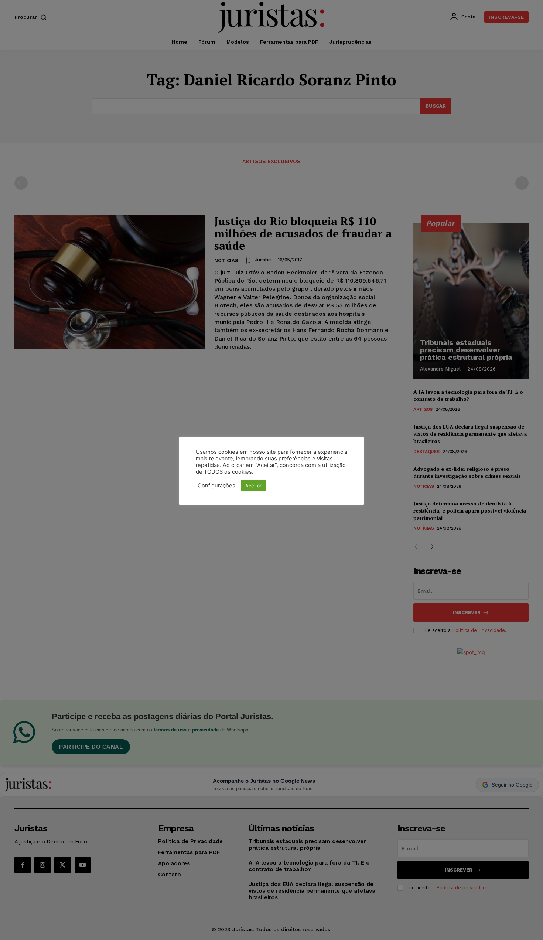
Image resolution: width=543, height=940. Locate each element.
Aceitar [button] (253, 485)
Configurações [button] (216, 485)
